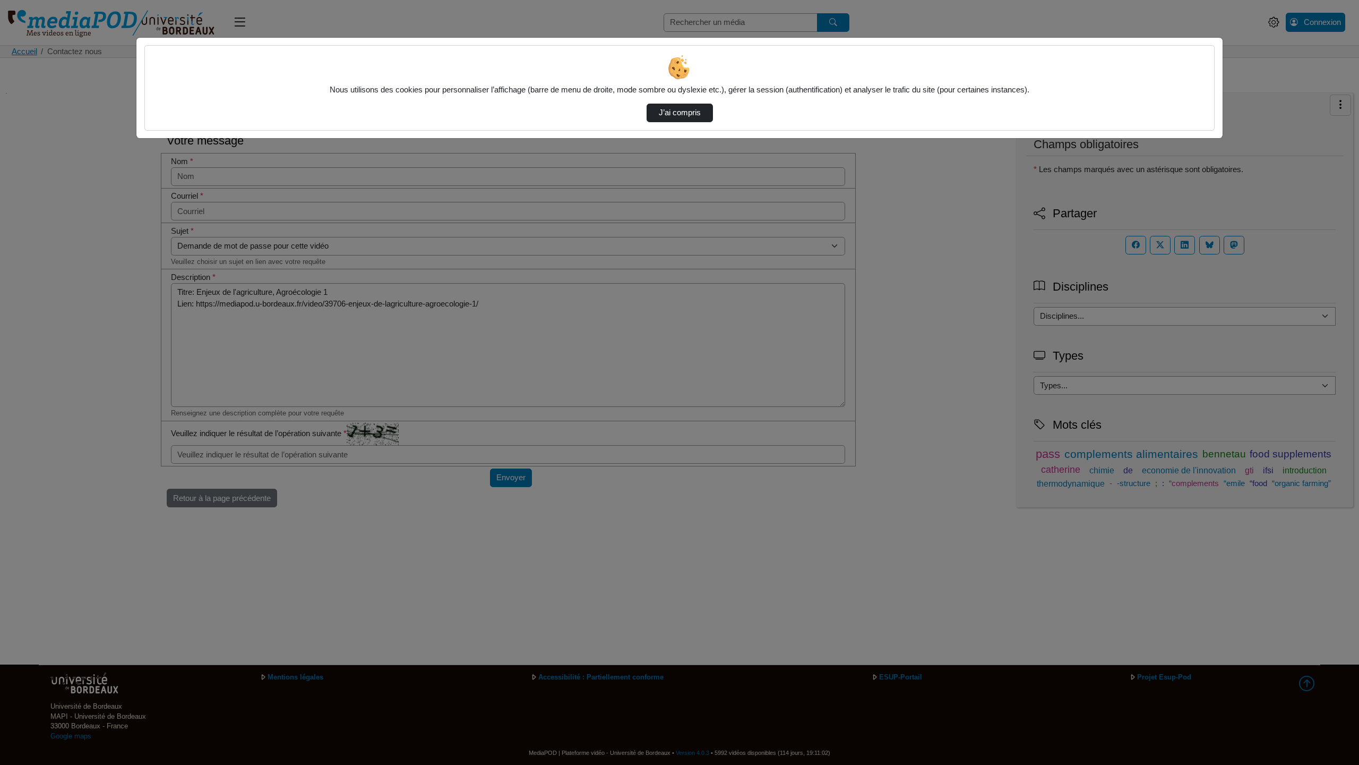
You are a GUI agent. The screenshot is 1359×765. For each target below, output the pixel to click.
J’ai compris (680, 112)
